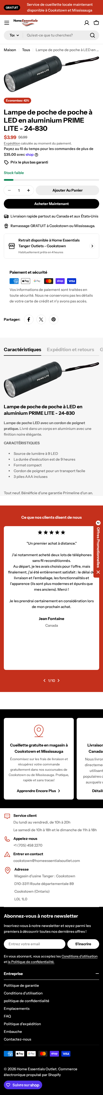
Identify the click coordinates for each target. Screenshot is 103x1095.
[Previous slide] (44, 680)
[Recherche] (92, 35)
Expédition (12, 143)
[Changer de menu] (7, 23)
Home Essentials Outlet (37, 1069)
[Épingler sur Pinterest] (53, 319)
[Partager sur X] (41, 319)
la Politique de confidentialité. (31, 962)
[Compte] (87, 23)
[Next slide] (58, 680)
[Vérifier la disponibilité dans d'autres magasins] (92, 246)
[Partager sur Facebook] (29, 319)
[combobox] (51, 35)
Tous (26, 50)
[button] (98, 547)
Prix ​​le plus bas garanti (29, 162)
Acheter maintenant (51, 203)
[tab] (22, 351)
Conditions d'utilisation (79, 956)
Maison (10, 50)
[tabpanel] (51, 428)
